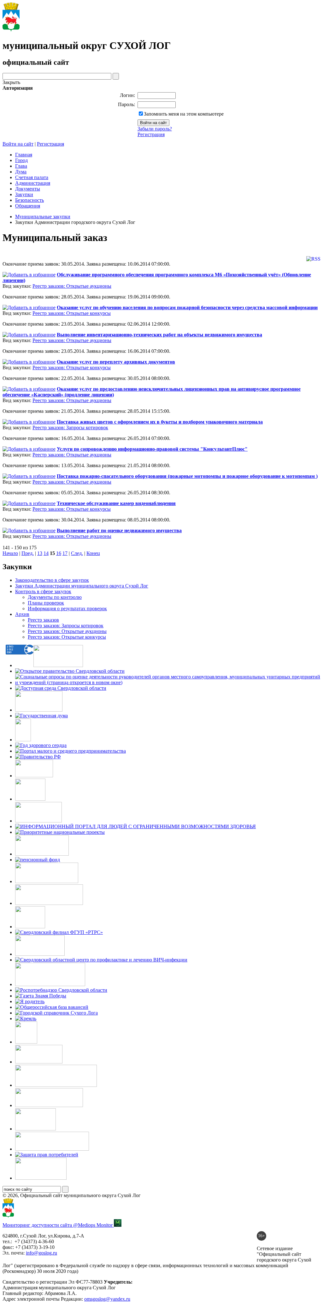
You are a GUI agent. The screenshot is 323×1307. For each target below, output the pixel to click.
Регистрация (151, 134)
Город (21, 160)
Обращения (27, 205)
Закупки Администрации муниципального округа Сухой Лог (81, 585)
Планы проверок (46, 602)
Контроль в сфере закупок (43, 591)
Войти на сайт (18, 144)
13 (39, 553)
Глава (21, 166)
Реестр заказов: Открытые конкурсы (71, 313)
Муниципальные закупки (42, 216)
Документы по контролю (55, 597)
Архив (22, 614)
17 (65, 553)
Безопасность (29, 200)
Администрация (32, 183)
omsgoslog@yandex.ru (107, 1299)
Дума (20, 171)
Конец (93, 553)
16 (58, 553)
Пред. (27, 553)
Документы (27, 188)
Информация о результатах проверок (67, 608)
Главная (23, 154)
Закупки (24, 194)
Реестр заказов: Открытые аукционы (71, 286)
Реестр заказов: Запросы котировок (70, 427)
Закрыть (11, 82)
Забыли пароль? (155, 128)
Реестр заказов (43, 620)
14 (46, 553)
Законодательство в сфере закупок (52, 580)
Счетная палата (31, 177)
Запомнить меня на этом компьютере (184, 114)
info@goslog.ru (41, 1253)
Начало (10, 553)
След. (77, 553)
